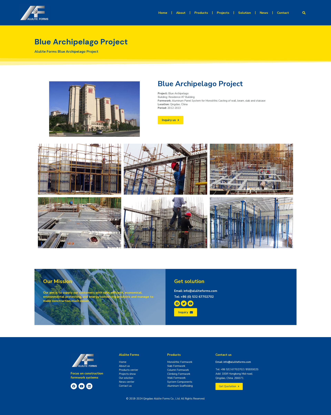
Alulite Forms (129, 355)
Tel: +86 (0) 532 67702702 (194, 297)
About (180, 13)
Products (201, 13)
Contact (283, 13)
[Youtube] (81, 386)
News (264, 13)
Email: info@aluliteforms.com (195, 291)
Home (162, 13)
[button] (304, 13)
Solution (244, 13)
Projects (223, 13)
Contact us (223, 355)
